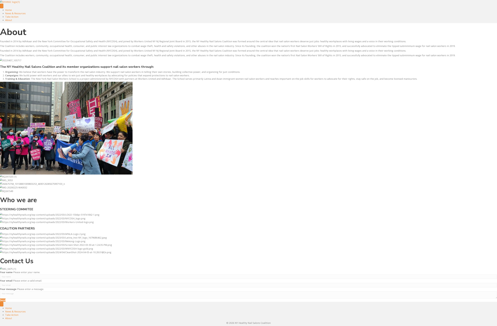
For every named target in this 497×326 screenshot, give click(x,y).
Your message (8, 289)
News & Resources (15, 13)
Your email (6, 280)
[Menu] (1, 6)
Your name (6, 272)
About (8, 20)
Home (8, 10)
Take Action (11, 16)
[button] (3, 300)
